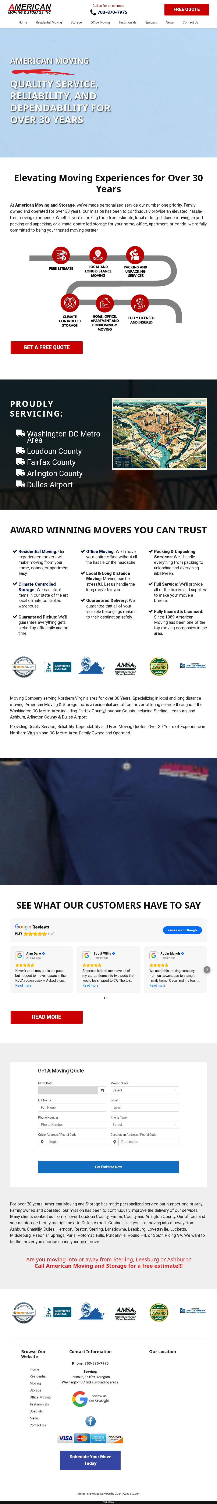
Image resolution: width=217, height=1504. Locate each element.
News (170, 22)
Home (23, 22)
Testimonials (127, 22)
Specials (151, 22)
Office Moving (100, 22)
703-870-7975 (111, 12)
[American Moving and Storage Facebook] (90, 1421)
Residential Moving (49, 22)
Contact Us (190, 22)
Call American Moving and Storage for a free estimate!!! (109, 1265)
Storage (76, 22)
